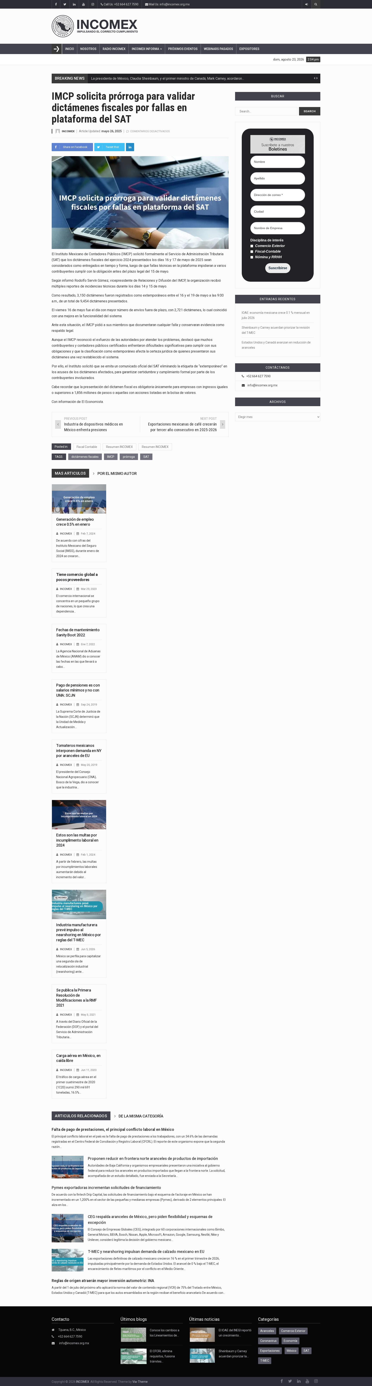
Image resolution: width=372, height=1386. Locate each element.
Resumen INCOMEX (119, 447)
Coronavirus (268, 1340)
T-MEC (264, 1360)
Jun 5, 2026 (88, 949)
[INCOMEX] (186, 26)
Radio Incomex (114, 49)
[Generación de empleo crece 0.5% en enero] (79, 499)
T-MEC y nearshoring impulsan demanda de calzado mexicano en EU (146, 1251)
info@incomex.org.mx (262, 385)
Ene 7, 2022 (88, 644)
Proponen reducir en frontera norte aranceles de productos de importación (153, 1158)
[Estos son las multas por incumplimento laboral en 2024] (79, 814)
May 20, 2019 (89, 764)
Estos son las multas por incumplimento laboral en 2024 (77, 840)
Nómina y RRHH (268, 257)
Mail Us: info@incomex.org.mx (169, 4)
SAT (146, 456)
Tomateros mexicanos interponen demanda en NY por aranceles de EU (78, 750)
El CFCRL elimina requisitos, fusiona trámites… (162, 1356)
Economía (290, 1340)
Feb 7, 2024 (88, 533)
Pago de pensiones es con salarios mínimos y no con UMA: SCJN (78, 690)
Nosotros (88, 49)
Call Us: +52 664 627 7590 (120, 4)
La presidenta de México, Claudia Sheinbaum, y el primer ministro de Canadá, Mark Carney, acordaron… (167, 78)
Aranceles (267, 1331)
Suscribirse (277, 268)
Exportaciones (270, 1350)
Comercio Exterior (269, 246)
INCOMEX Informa (146, 49)
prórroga (129, 456)
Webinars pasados (218, 49)
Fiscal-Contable (267, 251)
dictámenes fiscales (85, 456)
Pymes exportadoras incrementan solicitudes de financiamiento (106, 1188)
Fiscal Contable (87, 447)
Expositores (249, 49)
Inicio (69, 49)
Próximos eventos (183, 49)
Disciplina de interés (267, 240)
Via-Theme (140, 1381)
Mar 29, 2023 (89, 588)
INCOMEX (68, 131)
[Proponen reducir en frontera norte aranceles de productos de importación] (68, 1167)
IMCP (110, 456)
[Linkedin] (130, 147)
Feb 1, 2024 (88, 854)
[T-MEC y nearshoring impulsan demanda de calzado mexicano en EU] (68, 1260)
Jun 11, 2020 (88, 1070)
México (291, 1350)
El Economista (92, 402)
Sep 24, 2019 (89, 704)
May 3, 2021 (88, 1014)
